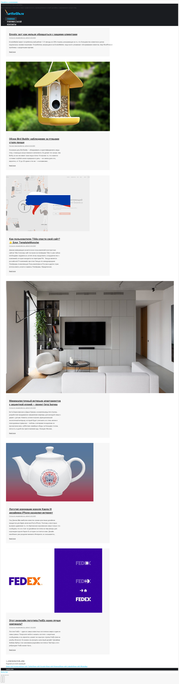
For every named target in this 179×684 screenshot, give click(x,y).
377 (16, 661)
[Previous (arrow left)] (1, 679)
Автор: (25, 38)
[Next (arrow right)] (4, 679)
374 (9, 661)
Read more (12, 52)
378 (19, 661)
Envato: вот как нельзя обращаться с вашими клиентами (43, 34)
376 (14, 661)
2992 (22, 661)
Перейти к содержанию (9, 2)
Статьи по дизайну (15, 38)
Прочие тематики (14, 146)
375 (11, 661)
